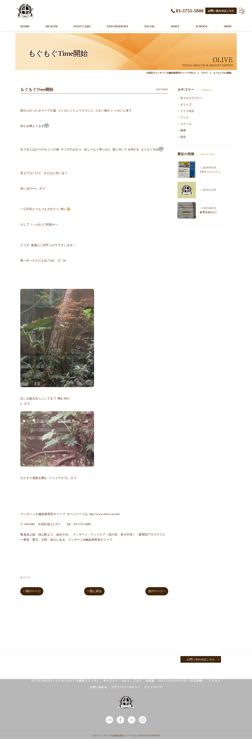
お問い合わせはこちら (221, 10)
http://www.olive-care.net (104, 514)
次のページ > (156, 591)
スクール (185, 123)
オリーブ (25, 577)
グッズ (184, 117)
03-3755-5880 (82, 524)
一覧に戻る (94, 591)
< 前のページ (31, 591)
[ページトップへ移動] (230, 659)
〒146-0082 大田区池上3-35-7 (40, 524)
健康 (183, 130)
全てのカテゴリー (191, 98)
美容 (183, 136)
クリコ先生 (187, 110)
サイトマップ (153, 687)
